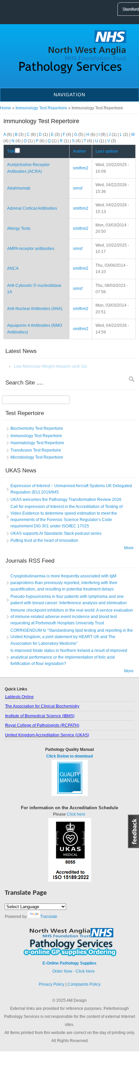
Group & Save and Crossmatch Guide (48, 366)
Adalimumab (18, 188)
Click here (76, 814)
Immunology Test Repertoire (41, 108)
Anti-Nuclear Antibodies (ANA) (34, 308)
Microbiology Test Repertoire (36, 457)
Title (11, 151)
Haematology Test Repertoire (37, 443)
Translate (48, 916)
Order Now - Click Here (69, 971)
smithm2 (80, 168)
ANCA (13, 268)
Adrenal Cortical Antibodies (32, 208)
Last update (106, 151)
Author (79, 151)
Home (5, 108)
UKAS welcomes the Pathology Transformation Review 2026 (65, 499)
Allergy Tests (18, 228)
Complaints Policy (84, 984)
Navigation (69, 94)
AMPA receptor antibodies (30, 248)
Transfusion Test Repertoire (35, 450)
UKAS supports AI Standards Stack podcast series (56, 533)
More (129, 548)
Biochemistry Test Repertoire (36, 428)
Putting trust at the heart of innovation (44, 540)
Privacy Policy (51, 984)
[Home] (69, 74)
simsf (77, 188)
